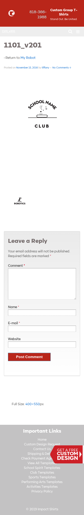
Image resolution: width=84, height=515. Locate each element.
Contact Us (42, 449)
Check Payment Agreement (42, 458)
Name (12, 307)
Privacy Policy (42, 491)
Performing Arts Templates (42, 482)
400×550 (32, 404)
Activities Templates (42, 486)
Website (14, 339)
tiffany (45, 67)
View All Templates (42, 463)
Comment (16, 265)
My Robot (28, 57)
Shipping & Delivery (42, 453)
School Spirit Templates (42, 468)
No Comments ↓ (61, 67)
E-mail (13, 323)
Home (42, 439)
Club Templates (42, 472)
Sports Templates (42, 477)
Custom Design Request (42, 444)
